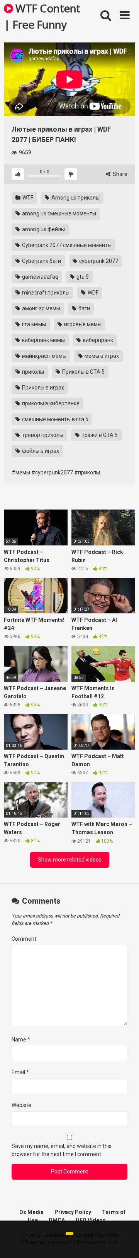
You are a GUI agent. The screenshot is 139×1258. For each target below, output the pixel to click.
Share (119, 174)
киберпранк (97, 340)
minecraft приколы (45, 293)
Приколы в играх (42, 387)
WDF (92, 293)
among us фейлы (43, 229)
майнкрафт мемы (43, 356)
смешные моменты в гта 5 (54, 419)
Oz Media (31, 1212)
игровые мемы (82, 324)
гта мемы (33, 324)
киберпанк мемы (43, 340)
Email (20, 1072)
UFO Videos (91, 1220)
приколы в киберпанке (50, 403)
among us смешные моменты (58, 213)
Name (21, 1039)
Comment (24, 939)
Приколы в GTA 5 (83, 372)
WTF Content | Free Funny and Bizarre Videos (42, 16)
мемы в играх (101, 356)
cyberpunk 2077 (98, 261)
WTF (27, 198)
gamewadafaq (39, 277)
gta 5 (82, 277)
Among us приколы (75, 198)
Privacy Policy (72, 1212)
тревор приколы (42, 435)
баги (83, 308)
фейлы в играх (40, 451)
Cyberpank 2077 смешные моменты (66, 245)
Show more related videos (70, 860)
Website (21, 1105)
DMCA (57, 1220)
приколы (32, 372)
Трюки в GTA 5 (99, 435)
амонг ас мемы (40, 308)
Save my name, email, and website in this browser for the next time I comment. (62, 1150)
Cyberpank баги (41, 261)
